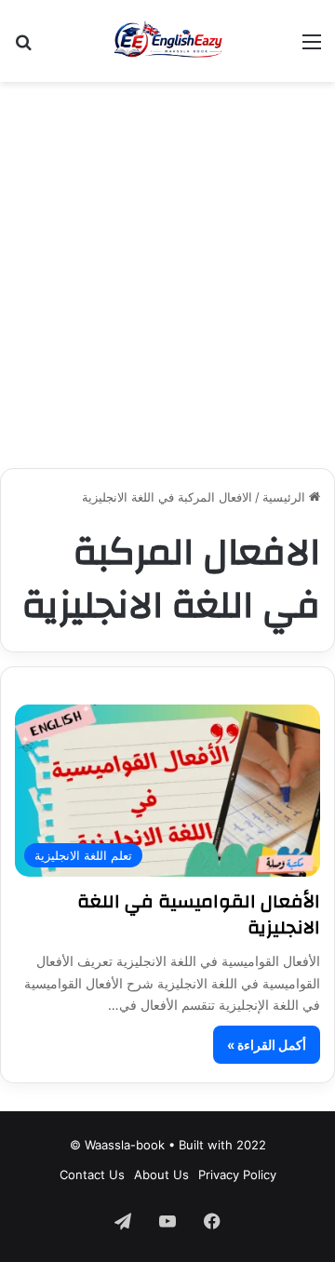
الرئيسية (285, 497)
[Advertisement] (167, 268)
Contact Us (92, 1174)
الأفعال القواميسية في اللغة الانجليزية (198, 914)
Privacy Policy (237, 1174)
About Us (161, 1174)
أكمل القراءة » (266, 1045)
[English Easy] (168, 41)
